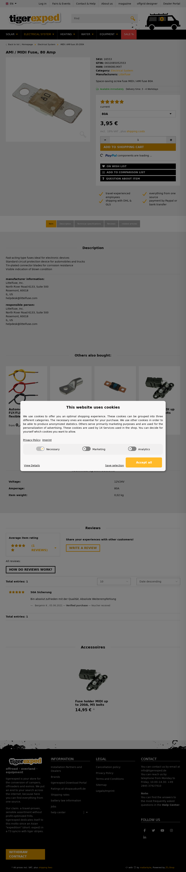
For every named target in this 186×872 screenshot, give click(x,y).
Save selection (114, 465)
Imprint (47, 440)
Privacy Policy (32, 440)
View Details (32, 465)
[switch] (40, 449)
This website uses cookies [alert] (93, 407)
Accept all (144, 462)
